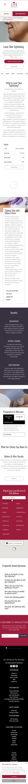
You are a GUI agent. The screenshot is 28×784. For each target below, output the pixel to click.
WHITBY (18, 529)
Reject (14, 780)
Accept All (14, 776)
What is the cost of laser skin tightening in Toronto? (14, 586)
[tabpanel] (14, 428)
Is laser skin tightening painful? (15, 597)
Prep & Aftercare (20, 73)
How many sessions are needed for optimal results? (14, 592)
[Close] (26, 763)
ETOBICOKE (5, 525)
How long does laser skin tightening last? (12, 601)
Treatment (7, 73)
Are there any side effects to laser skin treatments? (15, 580)
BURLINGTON (20, 525)
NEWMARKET (20, 508)
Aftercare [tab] (19, 417)
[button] (14, 185)
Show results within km (8, 500)
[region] (14, 773)
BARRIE (4, 512)
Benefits (13, 73)
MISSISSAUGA (6, 516)
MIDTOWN (5, 508)
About (2, 73)
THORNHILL (5, 529)
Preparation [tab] (8, 417)
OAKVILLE (19, 516)
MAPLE (18, 503)
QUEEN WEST (6, 534)
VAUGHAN (19, 521)
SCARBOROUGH (20, 512)
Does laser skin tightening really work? (15, 607)
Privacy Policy (16, 772)
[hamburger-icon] (4, 4)
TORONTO (5, 503)
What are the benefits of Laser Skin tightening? (14, 575)
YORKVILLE (5, 521)
